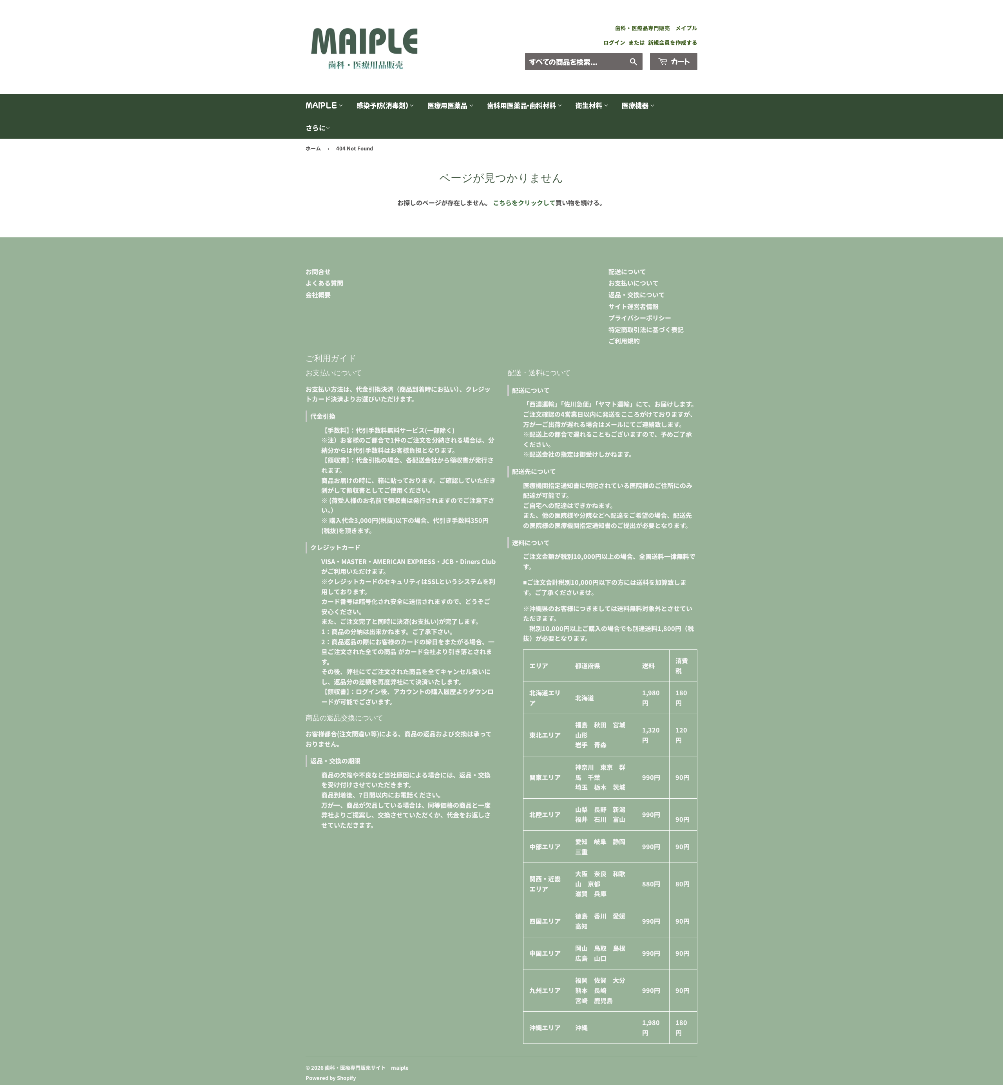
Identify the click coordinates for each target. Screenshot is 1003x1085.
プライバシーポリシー (639, 317)
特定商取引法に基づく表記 (646, 329)
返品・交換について (636, 294)
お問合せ (318, 271)
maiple (322, 105)
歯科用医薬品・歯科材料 (522, 105)
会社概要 (318, 294)
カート (680, 61)
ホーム (313, 148)
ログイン (614, 42)
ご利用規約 (624, 340)
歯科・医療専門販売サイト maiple (367, 1067)
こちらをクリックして (524, 202)
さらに (316, 127)
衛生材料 (590, 105)
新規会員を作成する (672, 42)
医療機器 (636, 105)
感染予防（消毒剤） (383, 105)
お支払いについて (633, 283)
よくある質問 (324, 283)
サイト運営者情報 (633, 306)
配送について (627, 271)
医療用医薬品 (448, 105)
